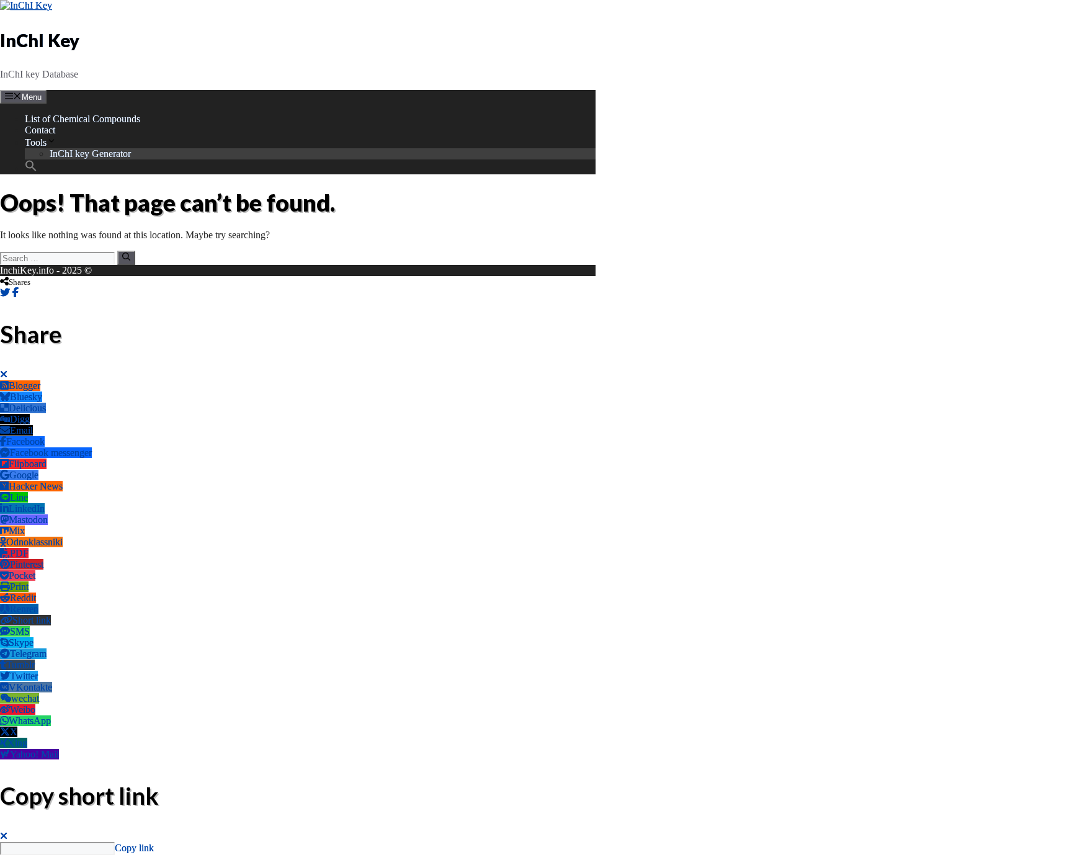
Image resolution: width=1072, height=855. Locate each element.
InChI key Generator (90, 153)
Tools (36, 142)
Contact (40, 130)
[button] (31, 168)
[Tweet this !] (5, 292)
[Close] (3, 374)
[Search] (126, 257)
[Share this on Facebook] (15, 292)
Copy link (134, 848)
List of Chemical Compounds (82, 119)
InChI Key (39, 40)
